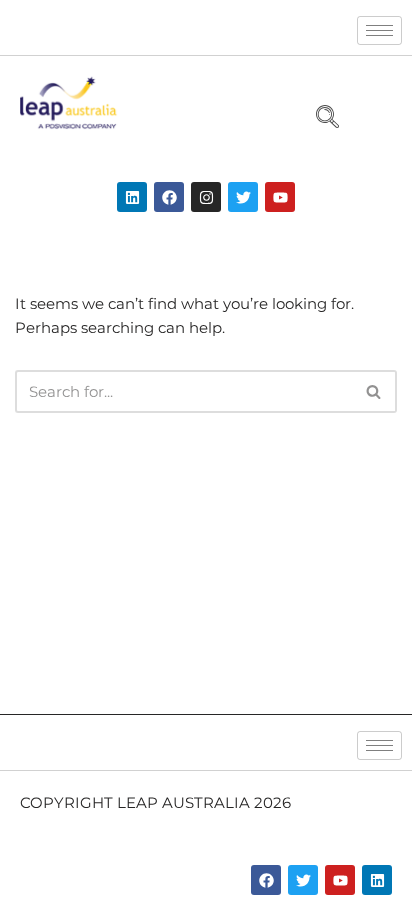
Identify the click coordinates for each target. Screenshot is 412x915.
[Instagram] (206, 197)
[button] (319, 119)
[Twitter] (243, 197)
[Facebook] (169, 197)
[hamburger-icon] (379, 30)
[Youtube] (280, 197)
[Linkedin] (132, 197)
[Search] (374, 391)
